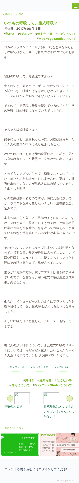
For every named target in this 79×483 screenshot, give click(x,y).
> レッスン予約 (39, 367)
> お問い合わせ (63, 367)
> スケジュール (16, 367)
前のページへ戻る (13, 14)
